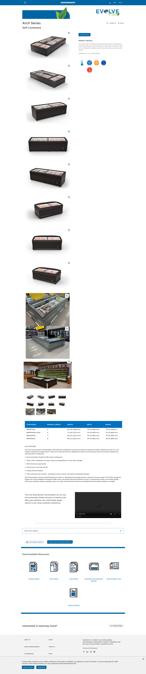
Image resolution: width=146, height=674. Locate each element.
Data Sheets (74, 579)
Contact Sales (84, 34)
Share (122, 23)
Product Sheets (34, 579)
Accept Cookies (28, 667)
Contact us (112, 23)
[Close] (143, 658)
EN (120, 2)
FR (115, 2)
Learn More (41, 667)
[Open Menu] (25, 2)
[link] (68, 2)
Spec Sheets (54, 579)
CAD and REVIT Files (113, 579)
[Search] (110, 2)
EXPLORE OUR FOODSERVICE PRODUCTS (60, 542)
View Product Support (35, 542)
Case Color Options (31, 531)
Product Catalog (74, 605)
